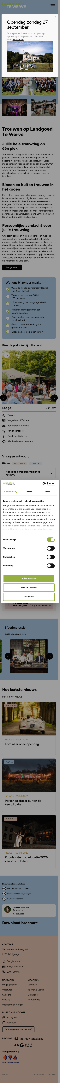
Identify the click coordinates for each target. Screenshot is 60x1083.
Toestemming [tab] (10, 491)
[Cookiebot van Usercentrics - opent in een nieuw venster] (42, 484)
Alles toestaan (29, 578)
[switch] (51, 548)
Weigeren (29, 596)
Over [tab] (47, 491)
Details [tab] (29, 491)
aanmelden (18, 39)
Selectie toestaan (29, 587)
